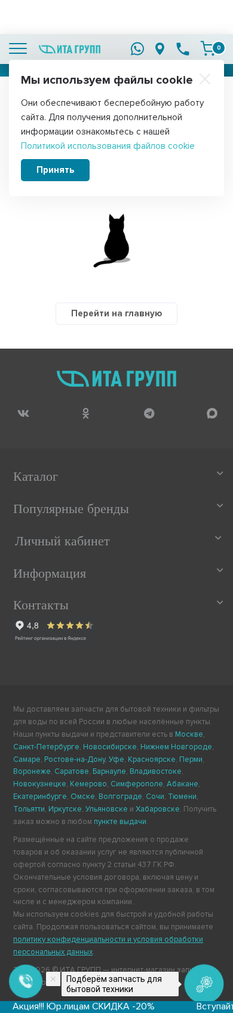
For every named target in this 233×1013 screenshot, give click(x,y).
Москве (189, 734)
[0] (208, 48)
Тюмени (182, 796)
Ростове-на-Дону (74, 759)
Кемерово (88, 784)
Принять (55, 169)
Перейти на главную (116, 313)
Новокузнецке (39, 784)
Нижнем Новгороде (176, 747)
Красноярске (152, 759)
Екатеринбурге (40, 796)
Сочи (155, 796)
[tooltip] (23, 413)
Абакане (182, 784)
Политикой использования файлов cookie (108, 146)
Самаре (27, 759)
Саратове (71, 771)
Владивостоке (156, 771)
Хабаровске (158, 809)
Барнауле (109, 771)
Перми (191, 759)
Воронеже (32, 771)
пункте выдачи (120, 821)
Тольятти (29, 809)
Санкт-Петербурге (46, 747)
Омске (82, 796)
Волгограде (120, 796)
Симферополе (137, 784)
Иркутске (65, 809)
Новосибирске (110, 747)
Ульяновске (106, 809)
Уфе (116, 759)
